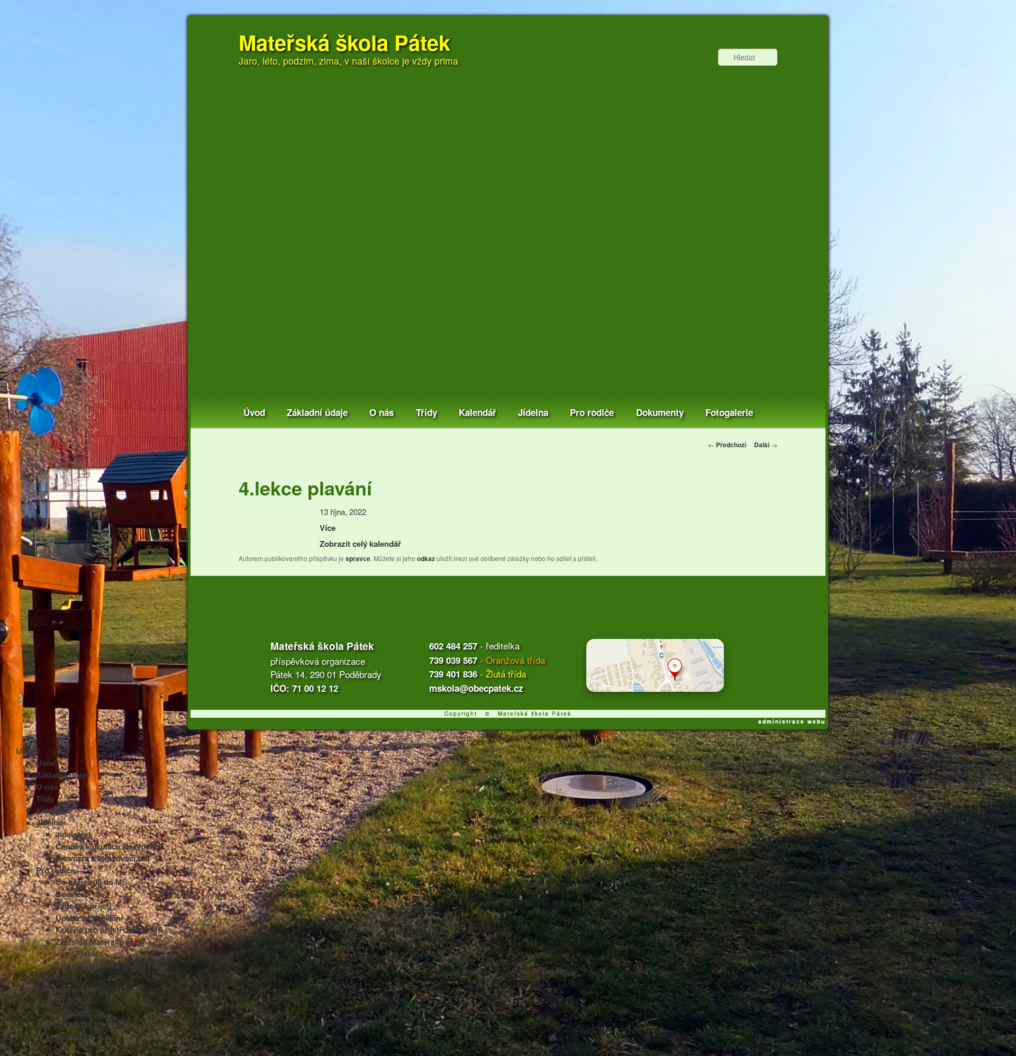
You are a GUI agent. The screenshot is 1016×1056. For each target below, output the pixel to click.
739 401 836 (453, 673)
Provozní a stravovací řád (103, 858)
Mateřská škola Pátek (344, 42)
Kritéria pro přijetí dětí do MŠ (109, 929)
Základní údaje (317, 412)
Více (327, 528)
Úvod (254, 412)
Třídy (426, 412)
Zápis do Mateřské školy (100, 941)
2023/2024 (74, 1025)
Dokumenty (660, 412)
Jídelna (533, 412)
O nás (381, 412)
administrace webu (792, 721)
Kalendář (477, 412)
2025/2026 (74, 1001)
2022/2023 (74, 1037)
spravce (358, 558)
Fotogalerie (729, 412)
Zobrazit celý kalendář (360, 543)
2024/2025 (74, 1013)
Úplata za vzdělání (89, 918)
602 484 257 (453, 645)
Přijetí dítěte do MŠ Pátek (122, 965)
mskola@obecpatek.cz (476, 688)
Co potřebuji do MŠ (92, 882)
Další (765, 444)
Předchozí (727, 444)
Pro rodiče (592, 412)
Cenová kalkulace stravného (107, 846)
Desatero (72, 894)
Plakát (87, 953)
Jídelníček (74, 834)
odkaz (426, 558)
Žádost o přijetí (83, 905)
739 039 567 (453, 660)
